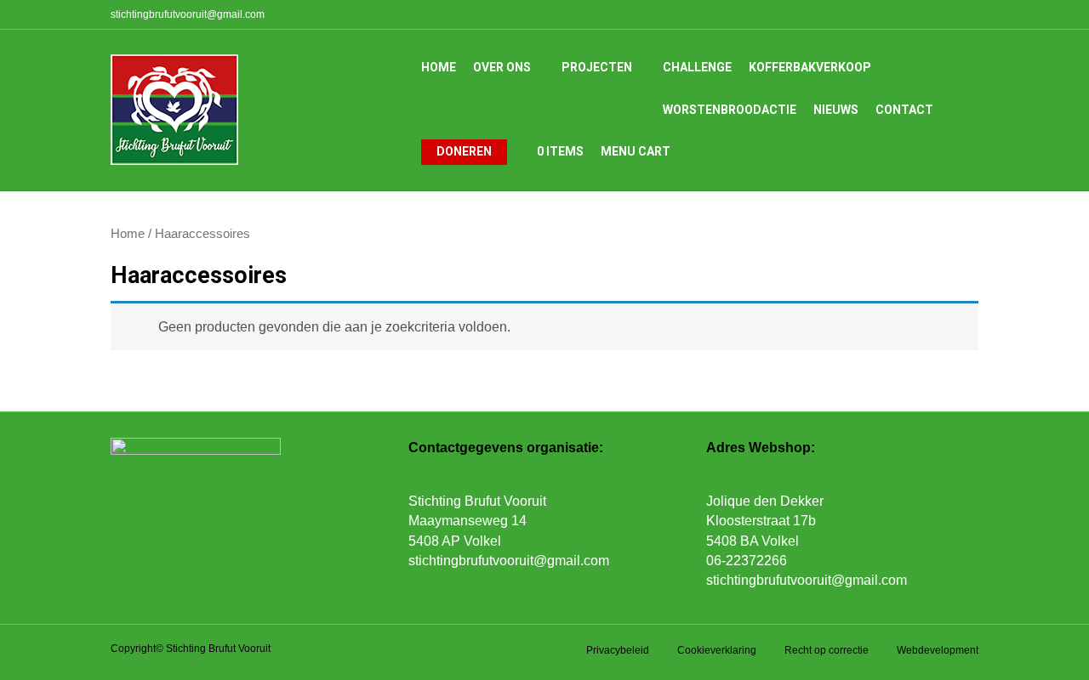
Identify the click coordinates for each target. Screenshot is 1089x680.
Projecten (597, 67)
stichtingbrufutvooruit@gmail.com (508, 560)
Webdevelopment (937, 650)
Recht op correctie (826, 650)
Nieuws (835, 109)
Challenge (697, 67)
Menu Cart (635, 151)
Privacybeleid (617, 650)
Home (438, 67)
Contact (904, 109)
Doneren (464, 151)
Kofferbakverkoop (810, 67)
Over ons (502, 67)
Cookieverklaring (716, 650)
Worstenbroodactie (729, 109)
